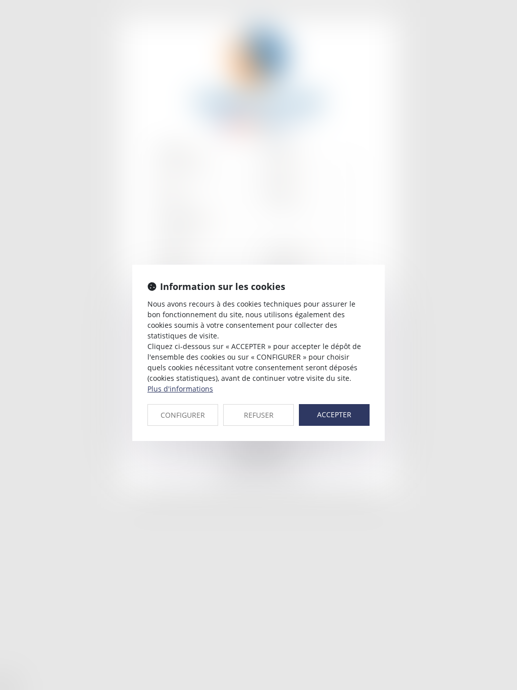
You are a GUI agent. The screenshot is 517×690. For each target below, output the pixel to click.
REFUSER (259, 415)
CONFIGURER (183, 415)
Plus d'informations (180, 388)
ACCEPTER (334, 414)
